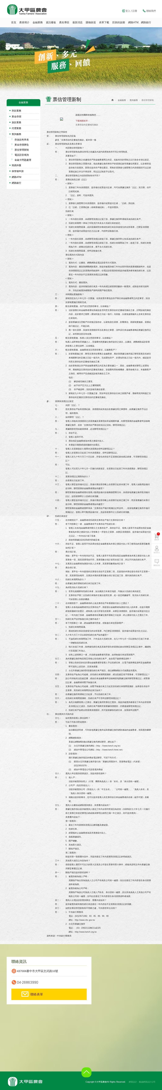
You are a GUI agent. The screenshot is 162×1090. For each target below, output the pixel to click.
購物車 (156, 536)
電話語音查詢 (22, 154)
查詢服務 (16, 134)
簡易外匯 (16, 165)
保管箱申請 (18, 171)
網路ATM (16, 177)
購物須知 (157, 565)
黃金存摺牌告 (22, 144)
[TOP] (87, 1075)
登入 (127, 11)
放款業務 (16, 122)
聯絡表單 (36, 994)
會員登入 (157, 552)
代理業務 (16, 128)
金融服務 (122, 100)
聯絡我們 (151, 11)
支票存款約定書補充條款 (86, 125)
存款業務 (16, 110)
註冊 (134, 11)
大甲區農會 (27, 9)
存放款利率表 (22, 139)
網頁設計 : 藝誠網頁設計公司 (142, 1082)
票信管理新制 (22, 149)
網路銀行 (16, 183)
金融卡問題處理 (23, 160)
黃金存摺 (16, 116)
